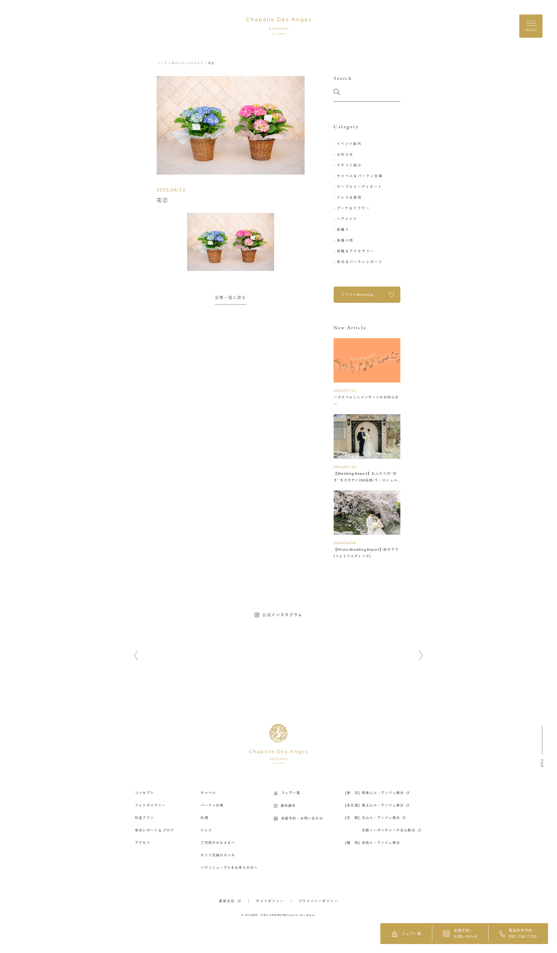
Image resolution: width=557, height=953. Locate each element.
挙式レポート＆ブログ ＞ (189, 62)
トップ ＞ (164, 62)
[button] (136, 655)
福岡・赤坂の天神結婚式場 (268, 915)
